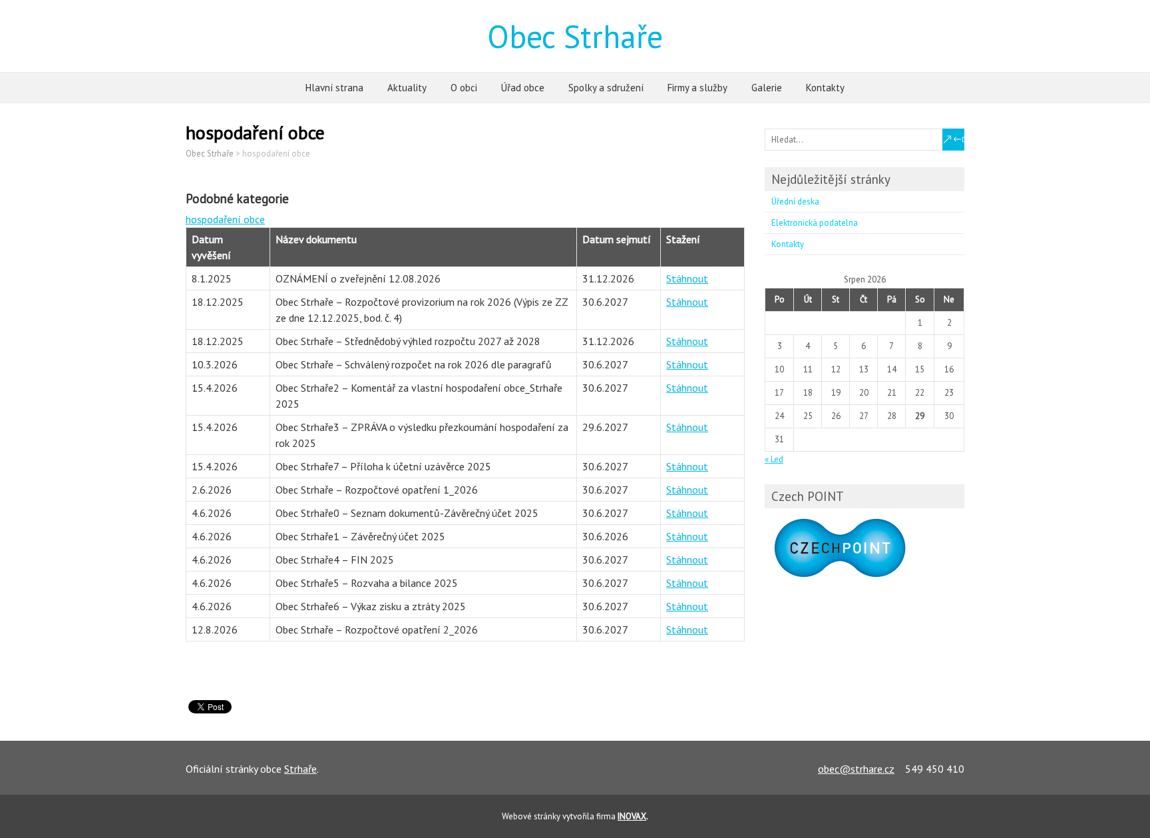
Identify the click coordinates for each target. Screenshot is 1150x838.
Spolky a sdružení (606, 87)
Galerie (766, 87)
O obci (464, 87)
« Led (774, 459)
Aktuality (407, 87)
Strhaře (300, 768)
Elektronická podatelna (814, 222)
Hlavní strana (334, 87)
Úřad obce (522, 87)
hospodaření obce (225, 219)
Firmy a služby (697, 87)
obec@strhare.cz (856, 768)
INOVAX (632, 816)
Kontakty (825, 87)
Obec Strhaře (575, 36)
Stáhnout (687, 278)
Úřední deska (795, 201)
